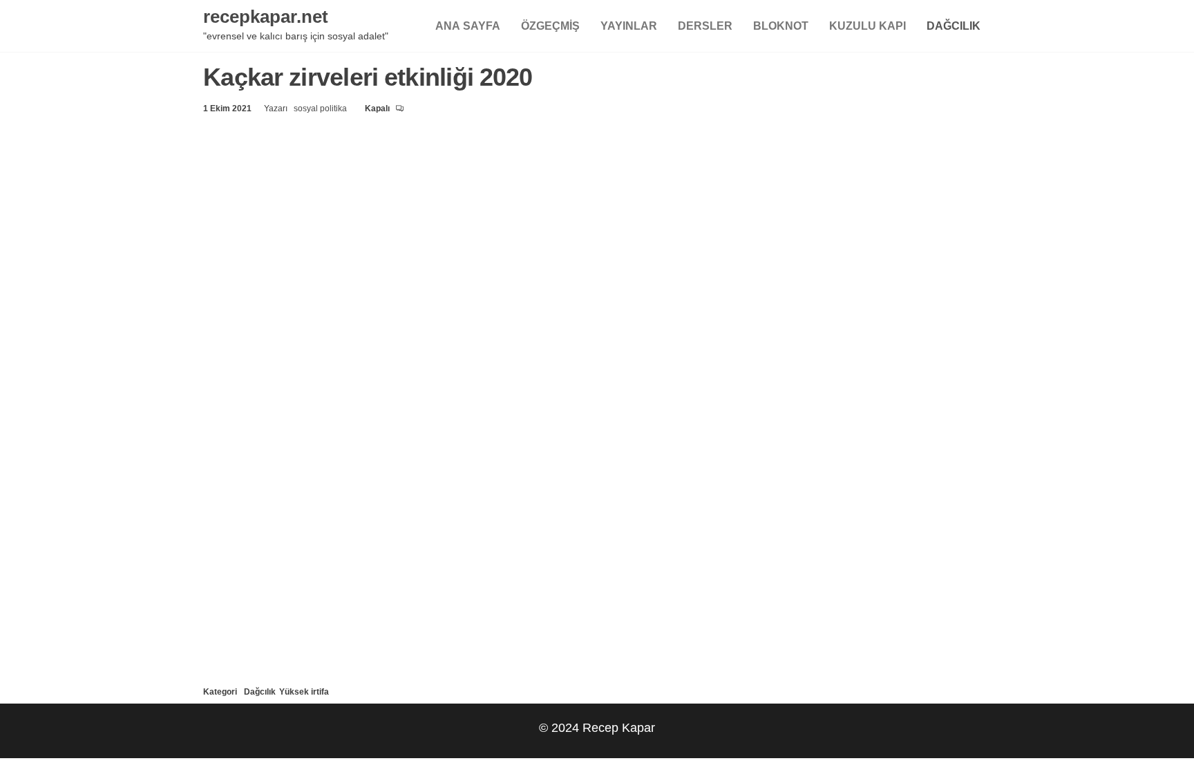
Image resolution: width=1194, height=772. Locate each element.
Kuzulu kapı (867, 25)
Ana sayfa (467, 25)
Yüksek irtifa (304, 691)
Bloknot (780, 25)
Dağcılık (953, 25)
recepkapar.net (265, 15)
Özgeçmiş (550, 25)
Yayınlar (628, 25)
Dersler (705, 25)
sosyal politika (321, 108)
